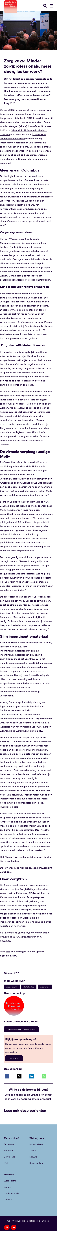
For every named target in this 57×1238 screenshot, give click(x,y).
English (45, 1220)
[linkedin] (13, 1227)
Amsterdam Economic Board (21, 1021)
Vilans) (23, 126)
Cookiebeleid (33, 1220)
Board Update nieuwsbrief (36, 1099)
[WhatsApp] (44, 1076)
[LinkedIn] (31, 1076)
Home (7, 1220)
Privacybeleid (18, 1220)
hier (2, 861)
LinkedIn (35, 1094)
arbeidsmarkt (11, 987)
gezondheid (45, 987)
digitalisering (28, 987)
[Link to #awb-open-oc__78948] (51, 6)
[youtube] (7, 1227)
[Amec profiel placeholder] (14, 997)
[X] (19, 1076)
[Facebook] (7, 1076)
